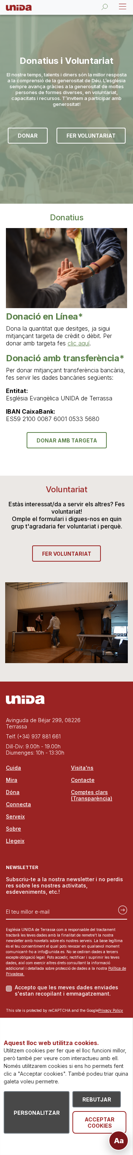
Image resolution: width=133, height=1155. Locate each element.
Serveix (15, 816)
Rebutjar (96, 1099)
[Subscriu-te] (120, 908)
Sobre (13, 828)
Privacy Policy (110, 1010)
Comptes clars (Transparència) (91, 795)
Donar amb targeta (67, 440)
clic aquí (78, 343)
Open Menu (121, 6)
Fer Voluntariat (91, 135)
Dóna (13, 792)
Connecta (18, 804)
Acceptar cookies (100, 1122)
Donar (28, 135)
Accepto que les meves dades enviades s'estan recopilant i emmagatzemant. (66, 990)
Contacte (83, 780)
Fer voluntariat (66, 554)
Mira (11, 780)
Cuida (13, 768)
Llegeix (15, 841)
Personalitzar (37, 1113)
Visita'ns (82, 768)
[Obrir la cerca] (104, 6)
